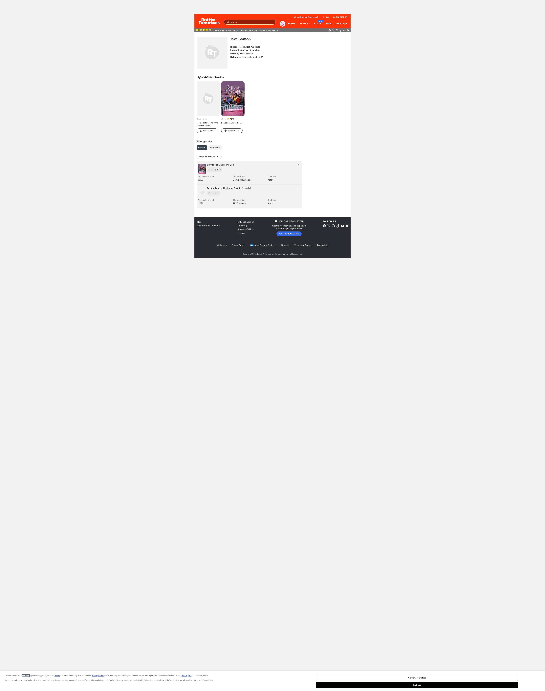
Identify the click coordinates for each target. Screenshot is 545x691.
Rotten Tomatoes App (269, 30)
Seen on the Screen (249, 30)
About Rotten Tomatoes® (306, 17)
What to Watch (231, 30)
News (328, 24)
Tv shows (305, 24)
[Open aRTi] (282, 24)
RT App (317, 24)
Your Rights (186, 676)
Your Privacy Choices (265, 245)
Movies (291, 24)
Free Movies (218, 30)
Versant (25, 676)
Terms (57, 676)
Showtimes (341, 24)
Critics (326, 17)
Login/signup (340, 17)
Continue (417, 685)
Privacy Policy (98, 676)
